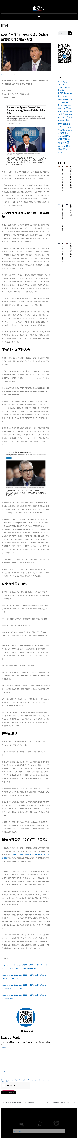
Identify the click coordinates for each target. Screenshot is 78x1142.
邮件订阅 (17, 1131)
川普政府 (65, 111)
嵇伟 (69, 108)
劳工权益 (69, 99)
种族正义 (66, 136)
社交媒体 (69, 130)
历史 (61, 105)
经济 (69, 140)
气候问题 (69, 127)
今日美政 (62, 93)
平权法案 (68, 114)
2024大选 (62, 81)
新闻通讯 (62, 121)
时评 (5, 25)
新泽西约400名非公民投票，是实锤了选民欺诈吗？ (63, 252)
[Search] (70, 33)
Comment (5, 1047)
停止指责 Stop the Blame (65, 96)
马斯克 (60, 152)
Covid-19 (61, 84)
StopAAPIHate (62, 87)
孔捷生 (64, 108)
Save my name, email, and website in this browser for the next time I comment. (25, 1080)
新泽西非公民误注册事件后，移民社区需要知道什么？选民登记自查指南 (63, 217)
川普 (59, 111)
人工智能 (67, 90)
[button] (39, 16)
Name (3, 1071)
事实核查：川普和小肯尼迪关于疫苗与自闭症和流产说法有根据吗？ (63, 179)
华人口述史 (61, 102)
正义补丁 (62, 126)
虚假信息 (64, 149)
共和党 (65, 99)
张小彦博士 (62, 117)
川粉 (62, 114)
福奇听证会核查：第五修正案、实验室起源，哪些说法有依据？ (71, 177)
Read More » (63, 196)
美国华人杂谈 (64, 144)
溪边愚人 (62, 130)
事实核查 (61, 90)
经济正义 (61, 143)
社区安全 (62, 133)
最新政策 (66, 124)
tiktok (68, 87)
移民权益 (62, 139)
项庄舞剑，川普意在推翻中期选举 (71, 209)
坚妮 (65, 105)
